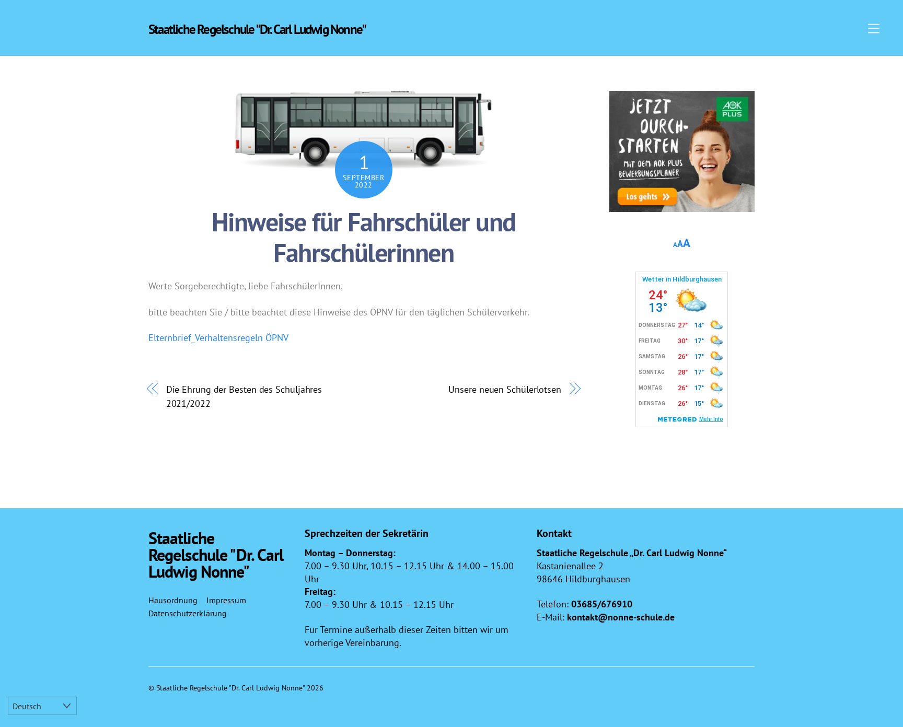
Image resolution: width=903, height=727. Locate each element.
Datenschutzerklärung (187, 613)
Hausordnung (173, 600)
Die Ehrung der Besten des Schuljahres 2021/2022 (244, 396)
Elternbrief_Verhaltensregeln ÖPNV (218, 338)
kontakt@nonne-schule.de (621, 617)
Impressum (226, 600)
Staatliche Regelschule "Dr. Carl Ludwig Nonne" (230, 688)
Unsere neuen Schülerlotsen (504, 389)
